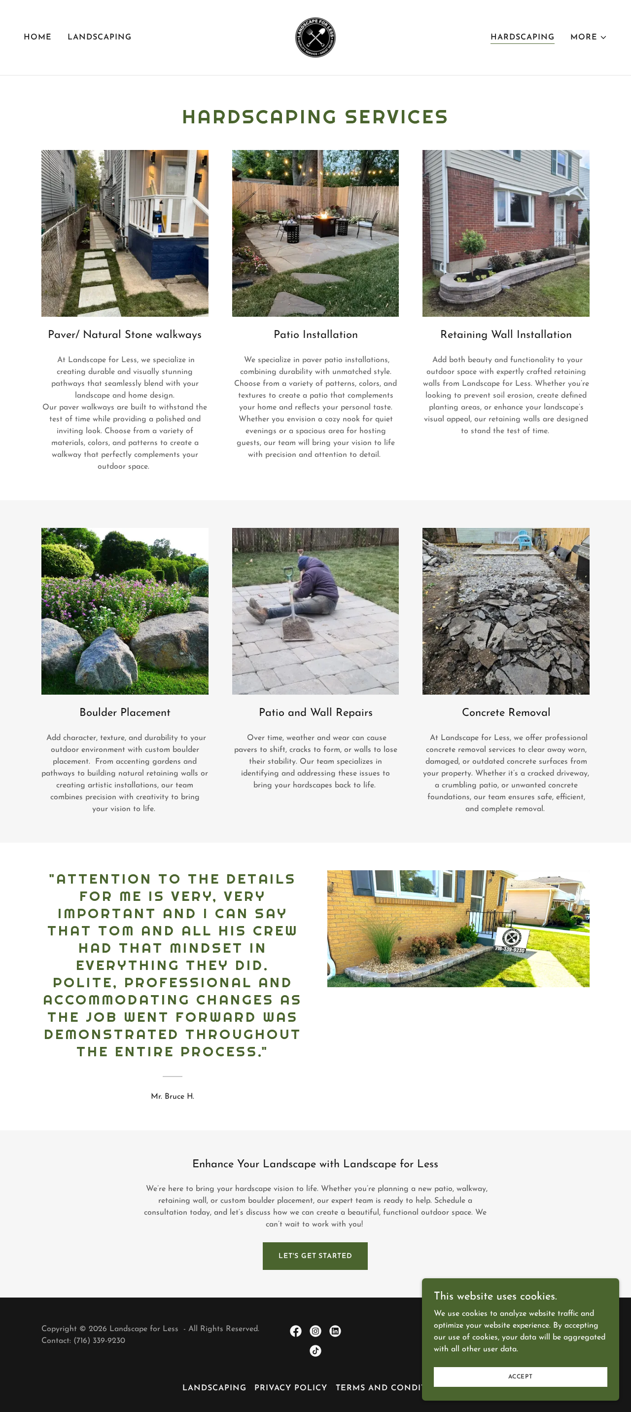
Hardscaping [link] (523, 37)
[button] (588, 37)
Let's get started (315, 1256)
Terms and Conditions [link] (392, 1388)
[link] (315, 37)
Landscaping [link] (100, 37)
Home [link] (38, 37)
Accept (520, 1376)
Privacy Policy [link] (290, 1388)
